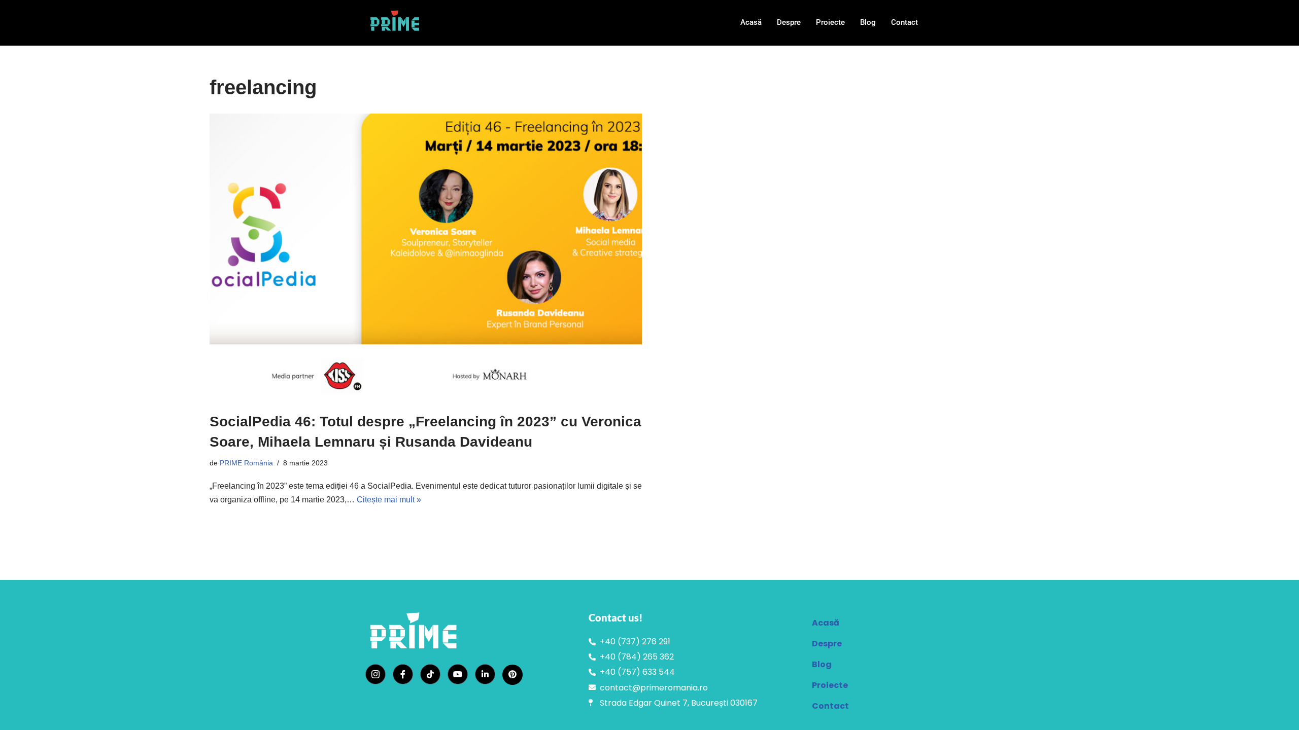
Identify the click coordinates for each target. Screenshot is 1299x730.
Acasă (751, 22)
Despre (789, 22)
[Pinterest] (512, 675)
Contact (904, 22)
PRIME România (246, 463)
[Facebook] (403, 674)
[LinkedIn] (485, 674)
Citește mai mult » (389, 499)
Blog (868, 22)
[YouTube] (458, 674)
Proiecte (830, 22)
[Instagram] (375, 674)
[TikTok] (430, 674)
